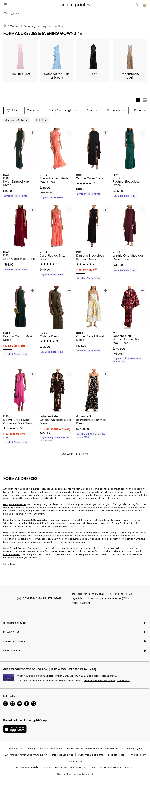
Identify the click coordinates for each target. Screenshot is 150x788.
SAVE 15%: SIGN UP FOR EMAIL (42, 598)
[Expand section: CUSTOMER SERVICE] (75, 623)
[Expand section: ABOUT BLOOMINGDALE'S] (75, 641)
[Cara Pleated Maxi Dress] (57, 226)
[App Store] (15, 729)
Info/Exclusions (81, 602)
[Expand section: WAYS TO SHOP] (75, 650)
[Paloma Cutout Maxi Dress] (20, 307)
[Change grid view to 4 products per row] (138, 100)
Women (15, 26)
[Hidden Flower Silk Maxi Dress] (130, 307)
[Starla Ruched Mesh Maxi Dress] (57, 149)
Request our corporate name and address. (110, 767)
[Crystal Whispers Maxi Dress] (57, 390)
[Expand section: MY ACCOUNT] (75, 632)
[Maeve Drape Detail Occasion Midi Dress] (20, 390)
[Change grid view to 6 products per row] (145, 100)
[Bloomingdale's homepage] (5, 26)
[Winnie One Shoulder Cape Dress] (130, 226)
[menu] (5, 4)
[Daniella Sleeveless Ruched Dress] (93, 226)
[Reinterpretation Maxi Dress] (93, 390)
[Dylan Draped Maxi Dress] (20, 149)
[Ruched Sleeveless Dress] (130, 149)
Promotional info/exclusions (99, 680)
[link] (20, 184)
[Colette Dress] (57, 307)
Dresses (28, 26)
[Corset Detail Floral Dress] (93, 307)
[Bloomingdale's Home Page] (75, 5)
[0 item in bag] (144, 5)
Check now (123, 680)
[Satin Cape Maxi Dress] (20, 226)
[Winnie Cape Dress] (93, 149)
